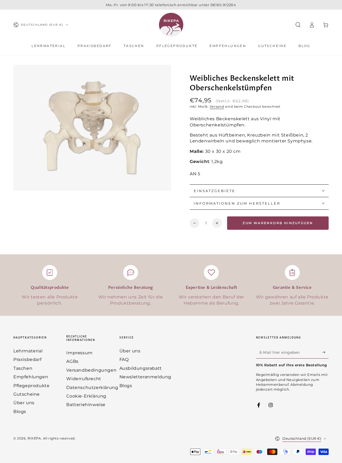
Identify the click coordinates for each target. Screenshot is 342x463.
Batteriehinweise (86, 404)
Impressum (79, 352)
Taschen (22, 368)
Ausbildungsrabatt (140, 368)
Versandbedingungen (91, 370)
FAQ (124, 359)
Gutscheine (26, 394)
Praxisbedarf (27, 359)
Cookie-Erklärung (86, 396)
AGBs (72, 361)
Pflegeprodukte (31, 385)
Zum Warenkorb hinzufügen (278, 223)
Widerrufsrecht (83, 378)
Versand (217, 106)
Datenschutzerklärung (92, 387)
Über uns (23, 402)
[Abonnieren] (325, 352)
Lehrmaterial (27, 350)
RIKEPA (34, 438)
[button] (298, 25)
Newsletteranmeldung (145, 376)
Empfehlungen (30, 376)
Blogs (19, 411)
